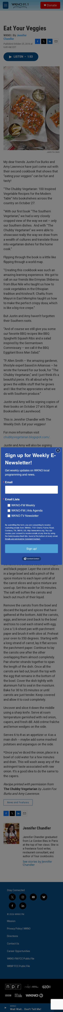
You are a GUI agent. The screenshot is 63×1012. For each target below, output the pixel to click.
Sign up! (31, 548)
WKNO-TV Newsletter (24, 515)
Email (8, 482)
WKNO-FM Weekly (23, 505)
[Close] (59, 450)
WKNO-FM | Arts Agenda (27, 510)
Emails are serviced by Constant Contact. (22, 538)
